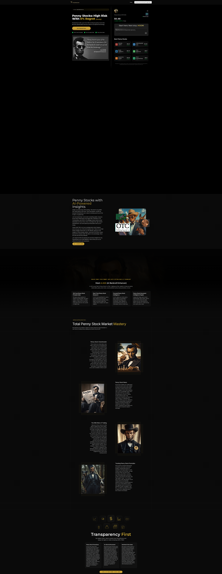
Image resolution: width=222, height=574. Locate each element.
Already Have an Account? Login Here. (143, 2)
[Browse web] (119, 33)
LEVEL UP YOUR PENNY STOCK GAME (111, 571)
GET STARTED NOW (78, 243)
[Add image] (118, 33)
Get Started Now (81, 28)
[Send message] (146, 33)
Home (131, 2)
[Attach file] (116, 33)
